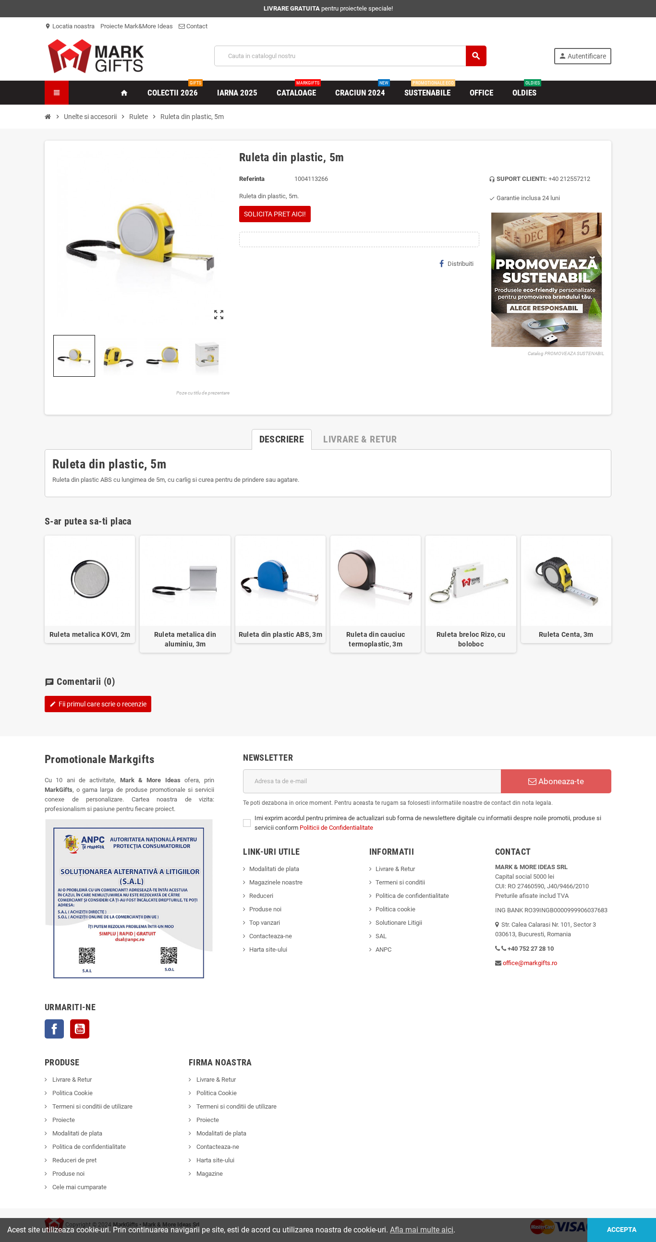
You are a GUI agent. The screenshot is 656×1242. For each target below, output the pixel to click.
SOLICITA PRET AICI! (275, 214)
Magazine (209, 1173)
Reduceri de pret (74, 1160)
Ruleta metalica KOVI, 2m (90, 634)
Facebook (54, 1029)
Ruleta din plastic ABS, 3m (280, 634)
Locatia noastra (70, 26)
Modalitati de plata (274, 868)
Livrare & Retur (395, 868)
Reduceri (261, 895)
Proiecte (63, 1119)
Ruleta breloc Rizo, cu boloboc (471, 639)
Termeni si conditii (400, 882)
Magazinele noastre (276, 882)
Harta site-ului (268, 949)
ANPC (383, 949)
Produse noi (265, 909)
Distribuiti (461, 263)
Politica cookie (395, 909)
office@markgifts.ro (530, 963)
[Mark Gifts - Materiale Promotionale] (96, 55)
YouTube (79, 1029)
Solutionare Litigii (399, 922)
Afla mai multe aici (421, 1229)
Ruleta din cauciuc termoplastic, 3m (375, 639)
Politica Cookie (72, 1093)
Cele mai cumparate (79, 1187)
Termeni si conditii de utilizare (92, 1106)
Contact (196, 26)
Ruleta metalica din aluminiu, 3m (185, 639)
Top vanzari (264, 922)
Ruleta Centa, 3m (566, 634)
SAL (381, 936)
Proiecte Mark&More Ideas (136, 26)
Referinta (252, 178)
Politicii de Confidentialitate (336, 827)
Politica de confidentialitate (412, 895)
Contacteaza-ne (270, 936)
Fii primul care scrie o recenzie (97, 704)
